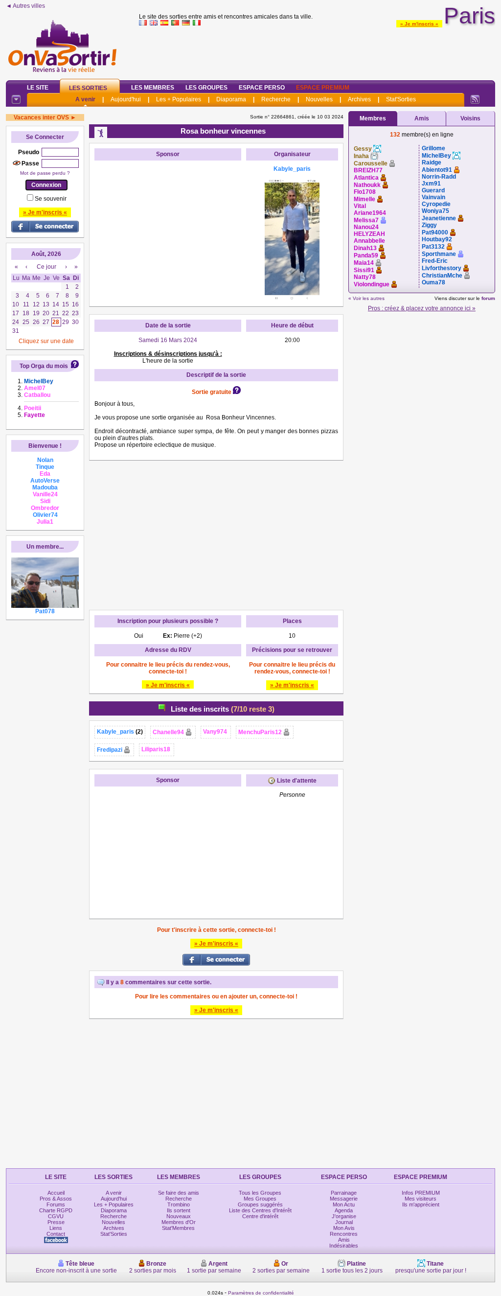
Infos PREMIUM (421, 1193)
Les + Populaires (178, 99)
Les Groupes (206, 87)
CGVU (56, 1216)
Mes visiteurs (420, 1199)
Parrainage (344, 1193)
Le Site (37, 87)
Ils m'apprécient (420, 1204)
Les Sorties (88, 88)
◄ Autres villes (25, 5)
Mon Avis (344, 1228)
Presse (56, 1222)
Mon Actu (344, 1204)
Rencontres (344, 1234)
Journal (344, 1222)
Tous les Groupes (260, 1193)
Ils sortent (178, 1210)
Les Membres (152, 87)
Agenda (344, 1210)
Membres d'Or (178, 1222)
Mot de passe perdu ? (45, 173)
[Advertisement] (317, 51)
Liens (55, 1228)
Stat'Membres (178, 1228)
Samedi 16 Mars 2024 (167, 340)
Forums (55, 1204)
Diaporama (231, 99)
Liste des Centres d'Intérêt (260, 1210)
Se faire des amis (178, 1193)
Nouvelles (319, 99)
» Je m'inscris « (419, 23)
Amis (421, 118)
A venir (85, 99)
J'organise (344, 1216)
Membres (373, 118)
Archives (359, 99)
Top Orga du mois (44, 366)
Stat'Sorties (401, 99)
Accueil (56, 1193)
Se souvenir (51, 198)
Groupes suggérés (260, 1204)
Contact (55, 1234)
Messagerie (344, 1199)
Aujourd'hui (126, 99)
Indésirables (343, 1246)
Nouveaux (178, 1216)
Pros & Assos (56, 1199)
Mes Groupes (260, 1199)
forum (488, 298)
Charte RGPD (55, 1210)
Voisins (470, 118)
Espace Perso (262, 87)
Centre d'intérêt (260, 1216)
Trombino (178, 1204)
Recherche (276, 99)
